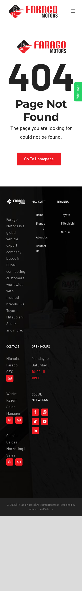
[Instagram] (44, 412)
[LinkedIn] (35, 430)
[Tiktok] (35, 421)
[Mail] (9, 378)
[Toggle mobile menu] (73, 11)
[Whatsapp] (9, 420)
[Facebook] (35, 412)
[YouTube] (44, 421)
